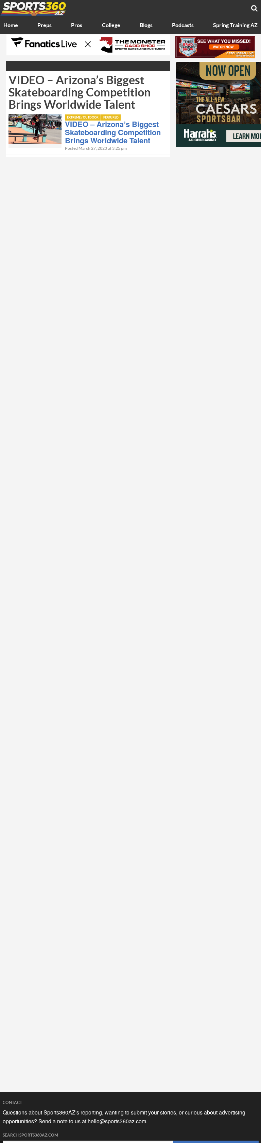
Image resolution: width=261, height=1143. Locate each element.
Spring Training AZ (235, 25)
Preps (44, 25)
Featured (111, 117)
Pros (76, 25)
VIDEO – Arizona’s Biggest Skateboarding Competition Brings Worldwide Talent (113, 132)
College (111, 25)
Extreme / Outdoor (83, 117)
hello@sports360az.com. (117, 1121)
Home (10, 25)
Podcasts (183, 25)
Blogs (146, 25)
